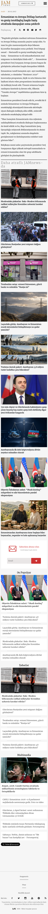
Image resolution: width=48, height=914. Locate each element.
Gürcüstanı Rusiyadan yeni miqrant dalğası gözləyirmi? (21, 245)
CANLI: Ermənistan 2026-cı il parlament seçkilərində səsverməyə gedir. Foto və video (23, 800)
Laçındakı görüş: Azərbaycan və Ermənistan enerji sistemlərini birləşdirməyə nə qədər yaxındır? (21, 327)
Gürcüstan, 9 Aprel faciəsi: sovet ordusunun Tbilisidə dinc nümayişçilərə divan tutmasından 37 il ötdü (23, 813)
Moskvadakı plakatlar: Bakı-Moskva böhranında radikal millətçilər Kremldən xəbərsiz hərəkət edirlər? (23, 204)
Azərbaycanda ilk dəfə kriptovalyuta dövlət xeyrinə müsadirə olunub (20, 451)
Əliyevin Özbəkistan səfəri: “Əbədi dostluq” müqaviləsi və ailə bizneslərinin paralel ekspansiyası (21, 493)
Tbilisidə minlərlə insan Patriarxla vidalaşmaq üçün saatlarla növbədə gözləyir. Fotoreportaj (24, 825)
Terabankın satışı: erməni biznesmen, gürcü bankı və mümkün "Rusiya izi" (21, 285)
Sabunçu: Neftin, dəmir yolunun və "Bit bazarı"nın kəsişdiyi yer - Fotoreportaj (21, 836)
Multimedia (24, 755)
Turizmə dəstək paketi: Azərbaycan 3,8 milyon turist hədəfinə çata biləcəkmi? (22, 368)
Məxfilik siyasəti (24, 893)
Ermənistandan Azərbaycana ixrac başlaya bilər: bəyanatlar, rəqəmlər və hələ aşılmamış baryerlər (23, 534)
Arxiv (4, 11)
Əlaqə (24, 885)
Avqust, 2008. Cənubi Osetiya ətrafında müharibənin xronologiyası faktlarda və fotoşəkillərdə (20, 789)
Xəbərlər (24, 665)
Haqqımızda (24, 876)
